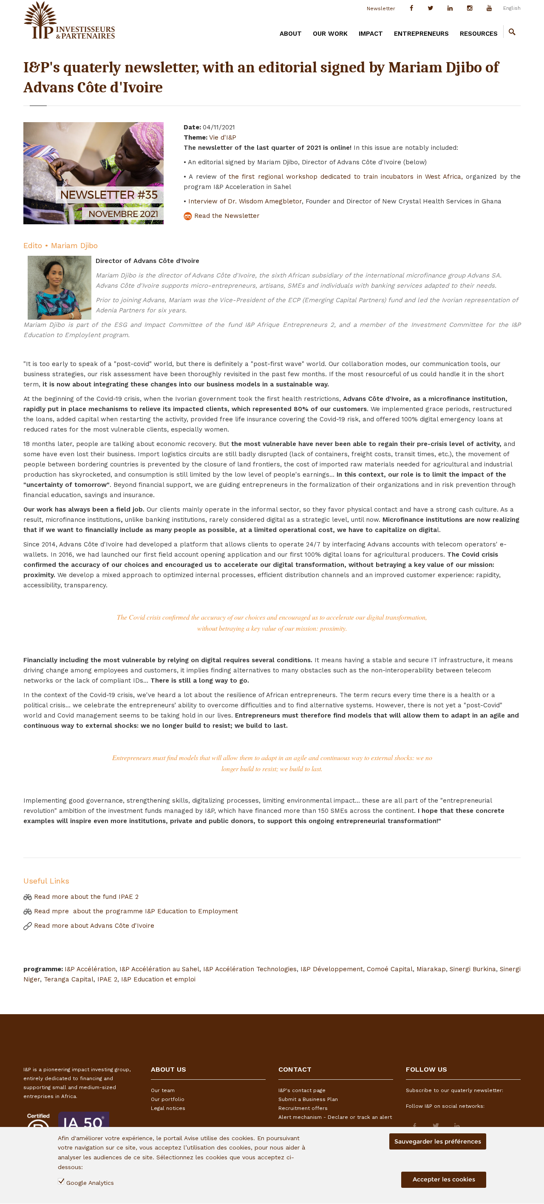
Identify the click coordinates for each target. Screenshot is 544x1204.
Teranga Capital (69, 979)
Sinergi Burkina (473, 969)
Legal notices (168, 1108)
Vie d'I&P (222, 137)
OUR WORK (330, 33)
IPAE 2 (107, 979)
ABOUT (291, 33)
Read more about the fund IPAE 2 (85, 897)
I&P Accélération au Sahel (159, 969)
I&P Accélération (90, 969)
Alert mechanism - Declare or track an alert (335, 1117)
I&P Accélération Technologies (250, 969)
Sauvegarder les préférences (437, 1141)
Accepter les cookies (444, 1180)
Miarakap (431, 969)
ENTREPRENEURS (421, 33)
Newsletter (381, 8)
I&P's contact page (302, 1090)
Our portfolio (167, 1099)
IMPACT (371, 33)
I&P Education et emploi (158, 979)
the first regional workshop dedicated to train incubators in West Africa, (346, 176)
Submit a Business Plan (308, 1099)
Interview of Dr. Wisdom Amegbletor (245, 201)
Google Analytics (90, 1183)
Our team (163, 1090)
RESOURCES (479, 33)
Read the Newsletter (226, 216)
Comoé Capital (390, 969)
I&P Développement (331, 969)
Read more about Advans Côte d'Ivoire (93, 925)
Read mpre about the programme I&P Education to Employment (135, 911)
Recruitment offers (303, 1108)
